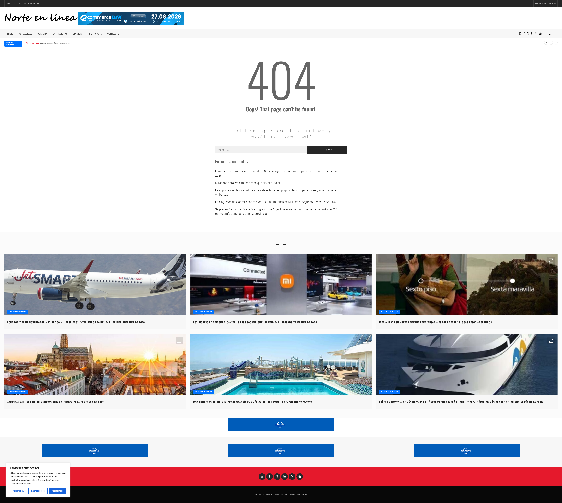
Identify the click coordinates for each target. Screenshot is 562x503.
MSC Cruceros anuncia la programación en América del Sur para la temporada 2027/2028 (252, 402)
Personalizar (18, 491)
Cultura (42, 34)
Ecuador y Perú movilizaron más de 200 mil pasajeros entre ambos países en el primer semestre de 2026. (278, 173)
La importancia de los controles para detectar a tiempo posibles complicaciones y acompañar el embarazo (276, 192)
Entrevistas (60, 34)
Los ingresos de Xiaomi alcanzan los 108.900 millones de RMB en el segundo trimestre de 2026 (275, 202)
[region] (38, 480)
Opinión (77, 34)
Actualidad (25, 34)
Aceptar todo (58, 491)
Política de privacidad (29, 3)
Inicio (10, 34)
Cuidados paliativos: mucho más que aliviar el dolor (247, 183)
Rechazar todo (38, 491)
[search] (550, 33)
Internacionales (18, 312)
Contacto (10, 3)
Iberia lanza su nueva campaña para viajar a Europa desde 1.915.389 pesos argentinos (435, 322)
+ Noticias (93, 34)
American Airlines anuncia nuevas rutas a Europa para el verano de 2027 (55, 402)
